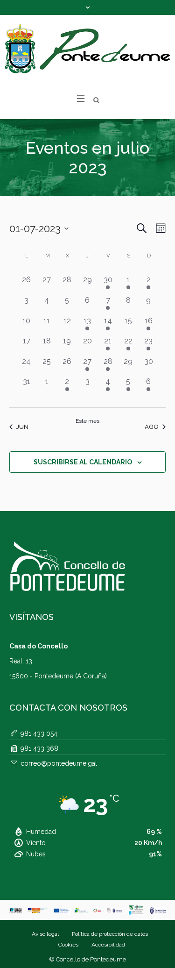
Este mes (87, 421)
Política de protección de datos (110, 934)
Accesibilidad (108, 944)
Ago (152, 426)
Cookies (68, 944)
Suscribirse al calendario (83, 462)
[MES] (159, 228)
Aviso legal (45, 934)
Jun (22, 426)
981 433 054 (39, 733)
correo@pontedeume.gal (59, 763)
